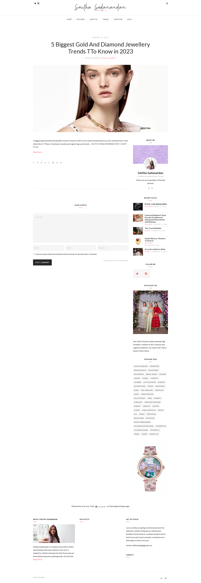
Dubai (136, 390)
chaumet (154, 378)
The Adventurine (141, 430)
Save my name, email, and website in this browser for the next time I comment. (66, 254)
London (155, 406)
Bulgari (162, 374)
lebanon (146, 406)
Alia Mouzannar (141, 366)
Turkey (144, 434)
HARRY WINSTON (147, 394)
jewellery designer (153, 402)
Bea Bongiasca (140, 370)
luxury (137, 410)
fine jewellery (147, 390)
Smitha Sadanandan (100, 8)
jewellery (112, 58)
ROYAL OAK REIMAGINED (156, 204)
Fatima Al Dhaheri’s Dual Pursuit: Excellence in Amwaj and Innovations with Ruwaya (155, 218)
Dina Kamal (160, 386)
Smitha (96, 58)
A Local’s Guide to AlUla (155, 249)
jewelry (137, 406)
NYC (135, 414)
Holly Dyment (139, 398)
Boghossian (153, 370)
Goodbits (42, 577)
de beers (161, 382)
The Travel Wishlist (153, 228)
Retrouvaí (150, 418)
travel (147, 230)
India (150, 398)
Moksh (161, 410)
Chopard (137, 382)
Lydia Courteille (149, 410)
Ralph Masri (139, 418)
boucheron (139, 374)
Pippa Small (151, 414)
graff (136, 394)
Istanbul (157, 398)
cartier (137, 378)
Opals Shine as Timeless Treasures (155, 239)
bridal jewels (151, 374)
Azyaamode (154, 366)
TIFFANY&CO (155, 430)
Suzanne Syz (161, 426)
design (150, 386)
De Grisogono (140, 386)
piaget (142, 414)
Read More (37, 559)
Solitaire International (144, 426)
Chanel (145, 378)
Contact (130, 555)
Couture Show (149, 382)
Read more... (38, 152)
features (105, 58)
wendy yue (154, 434)
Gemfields (159, 390)
